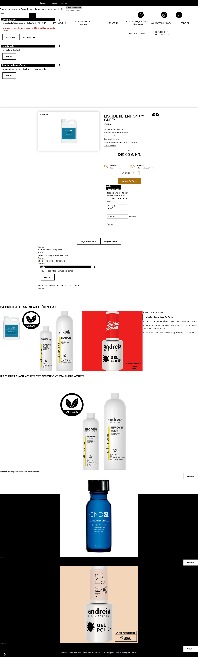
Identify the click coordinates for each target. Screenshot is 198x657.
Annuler (111, 216)
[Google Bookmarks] (153, 114)
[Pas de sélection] (74, 7)
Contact (64, 3)
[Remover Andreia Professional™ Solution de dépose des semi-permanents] (99, 408)
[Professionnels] (74, 10)
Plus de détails (110, 145)
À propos (43, 3)
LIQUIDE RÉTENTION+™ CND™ (124, 118)
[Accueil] (99, 17)
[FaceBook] (157, 114)
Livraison (54, 3)
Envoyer (133, 216)
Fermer (110, 224)
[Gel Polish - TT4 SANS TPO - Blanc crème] (99, 580)
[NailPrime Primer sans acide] (99, 494)
